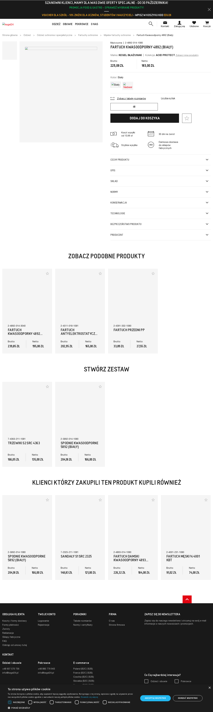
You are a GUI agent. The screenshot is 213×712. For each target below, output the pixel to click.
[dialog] (106, 698)
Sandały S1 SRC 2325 (76, 556)
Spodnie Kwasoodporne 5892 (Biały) (79, 445)
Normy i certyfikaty (82, 624)
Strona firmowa (117, 624)
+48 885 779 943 (46, 668)
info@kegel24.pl (10, 672)
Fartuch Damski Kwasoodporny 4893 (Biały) (130, 560)
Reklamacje (8, 633)
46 (134, 106)
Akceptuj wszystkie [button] (155, 698)
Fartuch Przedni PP (129, 330)
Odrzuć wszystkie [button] (188, 698)
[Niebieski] (127, 85)
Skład (114, 181)
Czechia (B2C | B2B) (83, 676)
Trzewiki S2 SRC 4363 (24, 443)
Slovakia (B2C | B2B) (83, 680)
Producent (116, 235)
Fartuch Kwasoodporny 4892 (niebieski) (24, 334)
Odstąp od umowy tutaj (14, 645)
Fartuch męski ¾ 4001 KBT (183, 558)
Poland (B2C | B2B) (83, 668)
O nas (112, 620)
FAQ (4, 641)
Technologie (117, 213)
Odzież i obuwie (159, 681)
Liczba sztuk (168, 98)
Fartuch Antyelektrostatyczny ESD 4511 (80, 334)
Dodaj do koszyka (145, 118)
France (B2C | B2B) (83, 672)
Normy (114, 192)
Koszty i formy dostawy (14, 620)
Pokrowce (186, 681)
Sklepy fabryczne (11, 637)
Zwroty (6, 629)
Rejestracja (43, 624)
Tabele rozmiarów (82, 620)
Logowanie (43, 620)
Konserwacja (118, 202)
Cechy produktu (119, 159)
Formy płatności (10, 624)
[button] (209, 9)
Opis (112, 170)
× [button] (209, 688)
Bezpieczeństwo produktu (126, 224)
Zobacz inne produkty (187, 55)
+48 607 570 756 (10, 668)
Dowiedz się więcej (89, 697)
